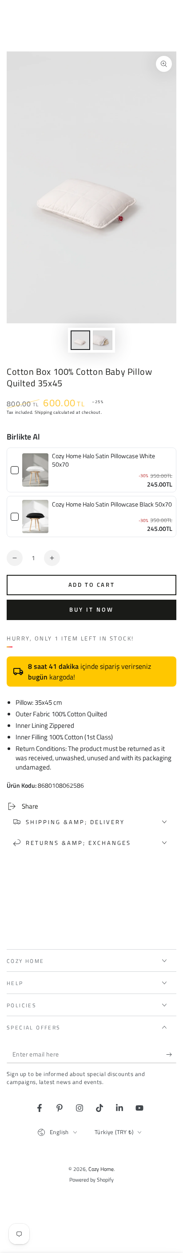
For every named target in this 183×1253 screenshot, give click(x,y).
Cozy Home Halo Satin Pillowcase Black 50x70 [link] (112, 504)
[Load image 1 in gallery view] (80, 340)
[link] (35, 470)
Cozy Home (101, 1169)
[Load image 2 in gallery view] (102, 340)
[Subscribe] (171, 1054)
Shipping (43, 412)
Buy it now (91, 609)
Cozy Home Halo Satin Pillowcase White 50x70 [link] (103, 460)
